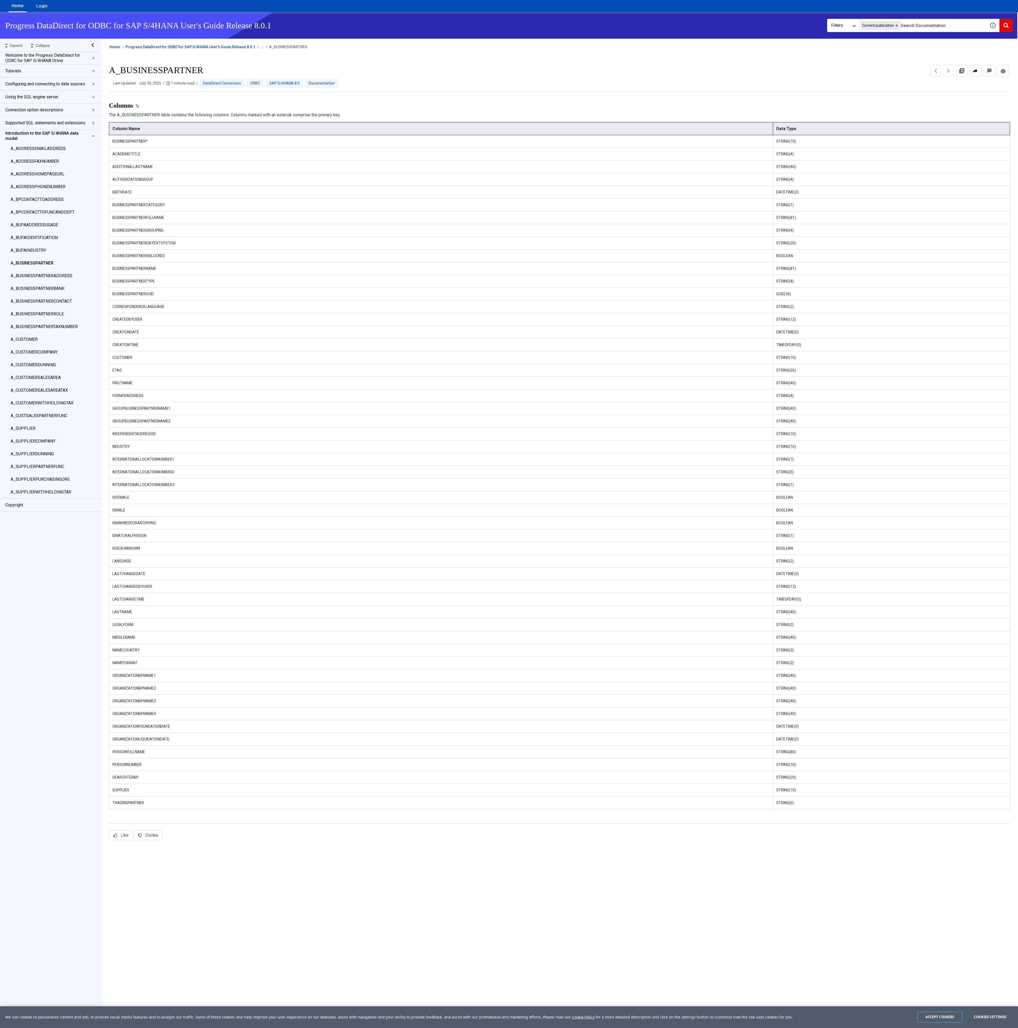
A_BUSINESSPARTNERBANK (37, 288)
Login (41, 5)
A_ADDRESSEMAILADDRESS (38, 148)
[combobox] (922, 25)
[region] (509, 1017)
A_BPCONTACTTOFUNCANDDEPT (42, 212)
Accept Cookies (939, 1016)
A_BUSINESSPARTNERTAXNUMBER (44, 326)
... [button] (262, 47)
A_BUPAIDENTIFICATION (34, 237)
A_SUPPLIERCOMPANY (33, 441)
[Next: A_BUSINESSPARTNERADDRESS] (948, 70)
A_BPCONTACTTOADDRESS (37, 199)
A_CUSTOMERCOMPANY (34, 352)
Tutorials (13, 70)
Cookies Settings (990, 1016)
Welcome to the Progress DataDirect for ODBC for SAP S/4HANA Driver (42, 58)
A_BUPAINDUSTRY (28, 250)
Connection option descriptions (34, 109)
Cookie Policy (583, 1017)
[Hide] (93, 45)
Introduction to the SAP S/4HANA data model (41, 136)
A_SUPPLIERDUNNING (32, 453)
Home (17, 5)
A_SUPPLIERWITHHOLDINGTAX (41, 492)
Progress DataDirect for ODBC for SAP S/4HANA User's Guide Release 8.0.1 (190, 47)
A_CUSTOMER (24, 339)
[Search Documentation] (1006, 25)
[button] (897, 26)
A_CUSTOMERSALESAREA (36, 377)
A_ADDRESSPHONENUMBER (38, 186)
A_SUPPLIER (23, 428)
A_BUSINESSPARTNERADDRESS (41, 275)
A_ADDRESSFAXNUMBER (35, 161)
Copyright (14, 505)
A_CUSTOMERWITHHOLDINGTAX (42, 402)
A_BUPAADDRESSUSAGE (34, 224)
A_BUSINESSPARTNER (32, 263)
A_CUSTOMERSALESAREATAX (39, 390)
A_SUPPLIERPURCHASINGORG (40, 479)
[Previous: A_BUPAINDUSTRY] (936, 70)
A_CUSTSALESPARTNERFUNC (39, 415)
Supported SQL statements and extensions (45, 122)
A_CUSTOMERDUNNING (33, 364)
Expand (16, 45)
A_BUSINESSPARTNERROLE (37, 313)
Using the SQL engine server (31, 96)
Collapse (43, 45)
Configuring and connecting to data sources (45, 83)
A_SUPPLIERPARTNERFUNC (37, 466)
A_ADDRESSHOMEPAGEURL (37, 174)
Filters (837, 25)
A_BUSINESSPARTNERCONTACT (41, 301)
